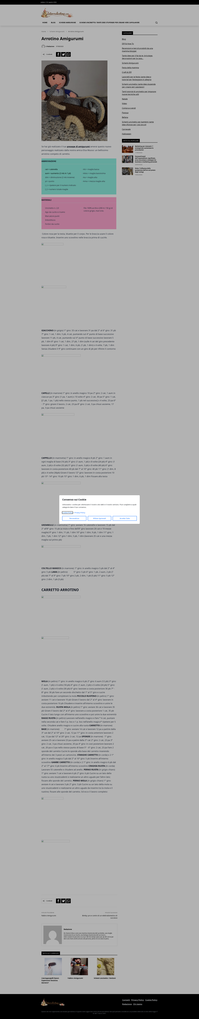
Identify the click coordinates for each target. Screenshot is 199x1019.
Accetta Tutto (125, 518)
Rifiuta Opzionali (99, 518)
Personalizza (74, 518)
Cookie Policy (67, 513)
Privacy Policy (80, 513)
